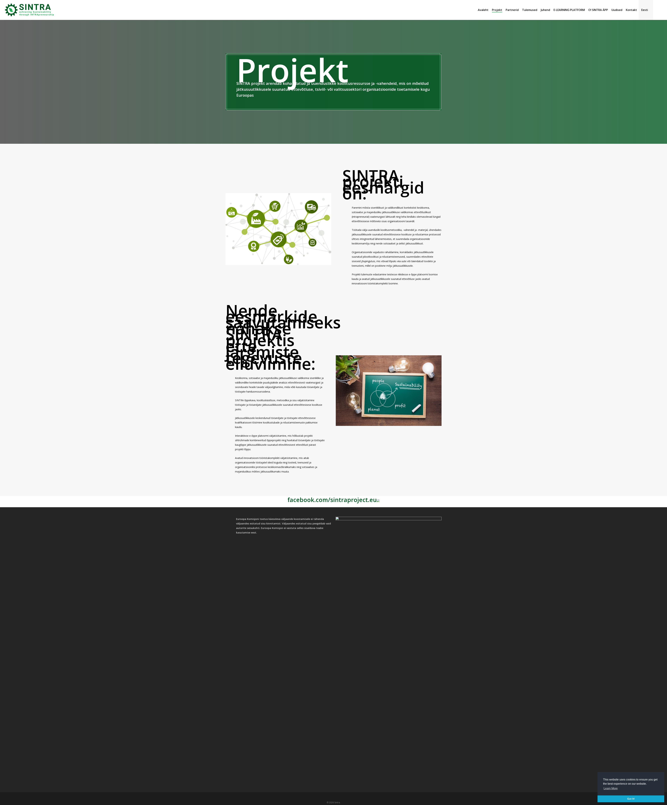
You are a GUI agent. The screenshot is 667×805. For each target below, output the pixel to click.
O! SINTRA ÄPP (598, 10)
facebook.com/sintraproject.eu (332, 500)
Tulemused (529, 10)
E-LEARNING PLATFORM (569, 10)
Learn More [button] (611, 788)
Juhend (545, 10)
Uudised (616, 10)
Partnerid (512, 10)
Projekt (497, 10)
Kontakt (631, 10)
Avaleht (483, 10)
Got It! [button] (631, 798)
